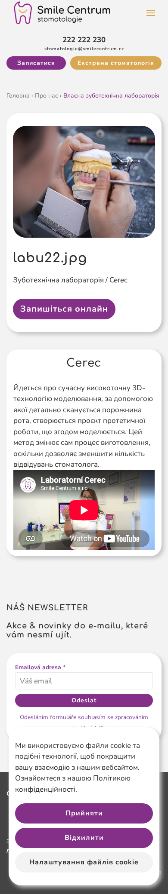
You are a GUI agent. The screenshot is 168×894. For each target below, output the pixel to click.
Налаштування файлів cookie (84, 862)
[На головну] (62, 13)
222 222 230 (84, 40)
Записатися (36, 63)
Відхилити (84, 837)
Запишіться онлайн (64, 309)
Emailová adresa (40, 667)
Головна (18, 96)
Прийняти (84, 813)
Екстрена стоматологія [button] (116, 63)
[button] (151, 13)
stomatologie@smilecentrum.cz (84, 49)
